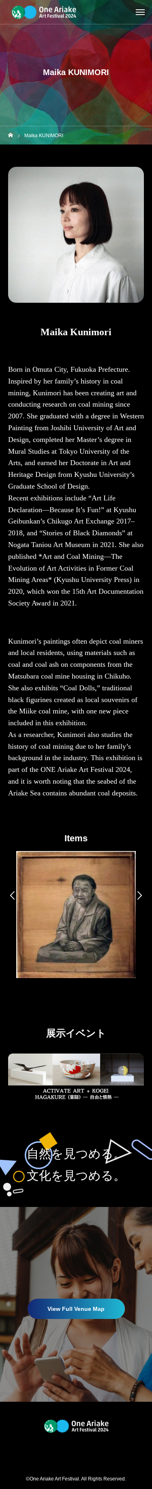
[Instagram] (70, 1448)
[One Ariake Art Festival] (43, 12)
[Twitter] (82, 1448)
